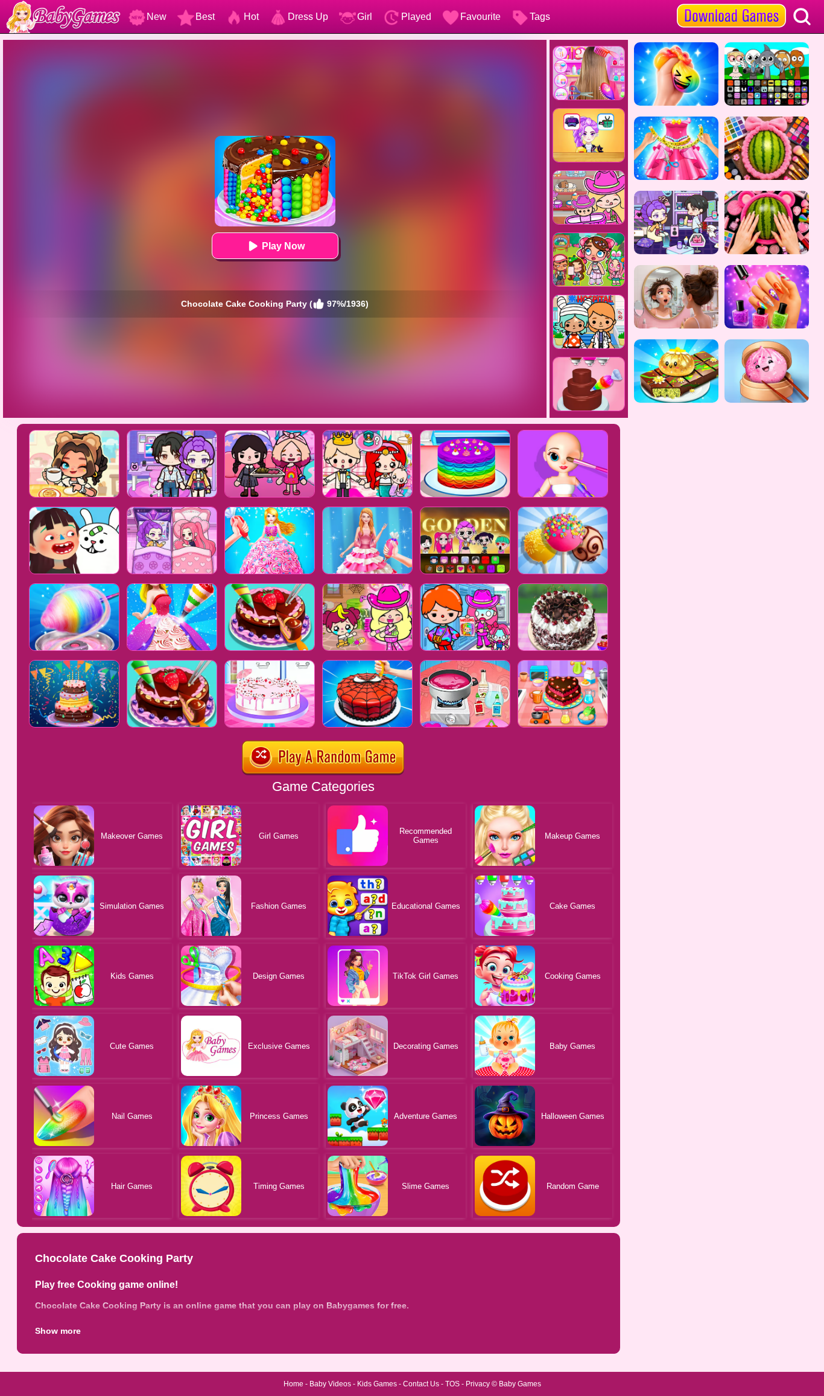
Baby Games (520, 1384)
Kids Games (377, 1384)
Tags (540, 16)
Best (205, 16)
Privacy (478, 1384)
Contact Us (421, 1384)
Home (293, 1384)
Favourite (480, 16)
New (156, 16)
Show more (58, 1331)
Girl (364, 16)
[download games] (731, 4)
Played (416, 16)
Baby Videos (330, 1384)
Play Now (283, 246)
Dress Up (308, 16)
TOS (452, 1384)
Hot (251, 16)
